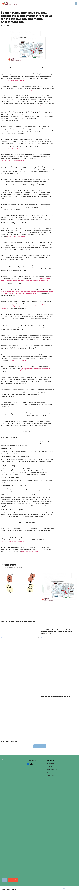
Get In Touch (50, 775)
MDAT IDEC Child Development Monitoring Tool (56, 696)
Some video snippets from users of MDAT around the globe (18, 622)
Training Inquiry (51, 773)
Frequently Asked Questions (51, 766)
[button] (76, 3)
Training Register (32, 760)
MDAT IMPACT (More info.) (9, 742)
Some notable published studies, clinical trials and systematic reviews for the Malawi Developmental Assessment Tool (57, 631)
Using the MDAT (51, 763)
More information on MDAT (52, 770)
